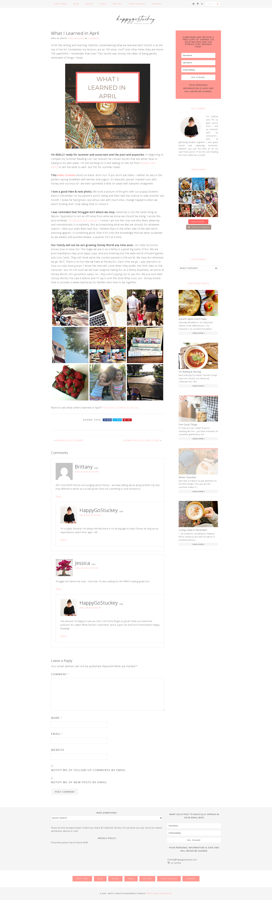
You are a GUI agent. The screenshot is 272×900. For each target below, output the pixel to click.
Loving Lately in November (193, 530)
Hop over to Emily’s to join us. (121, 407)
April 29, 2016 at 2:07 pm (86, 472)
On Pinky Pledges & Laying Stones (141, 440)
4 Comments (93, 38)
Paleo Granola (66, 175)
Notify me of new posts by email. (79, 782)
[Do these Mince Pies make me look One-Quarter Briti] (211, 210)
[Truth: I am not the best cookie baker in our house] (185, 184)
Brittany (84, 466)
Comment (60, 674)
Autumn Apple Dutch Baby (193, 318)
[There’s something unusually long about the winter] (198, 184)
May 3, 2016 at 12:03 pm (90, 608)
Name (56, 717)
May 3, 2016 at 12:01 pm (90, 515)
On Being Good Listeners (83, 220)
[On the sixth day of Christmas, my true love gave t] (211, 197)
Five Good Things (188, 424)
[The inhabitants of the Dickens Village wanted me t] (185, 197)
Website (57, 749)
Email (56, 733)
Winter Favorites (187, 477)
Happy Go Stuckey (136, 19)
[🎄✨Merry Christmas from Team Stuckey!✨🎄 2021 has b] (185, 210)
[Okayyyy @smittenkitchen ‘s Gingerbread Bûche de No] (198, 210)
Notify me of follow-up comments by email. (89, 770)
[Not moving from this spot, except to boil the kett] (211, 184)
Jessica (82, 563)
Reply (58, 496)
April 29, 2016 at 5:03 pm (86, 568)
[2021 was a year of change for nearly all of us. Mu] (198, 197)
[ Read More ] (198, 333)
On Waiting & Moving (190, 371)
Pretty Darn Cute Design (159, 893)
